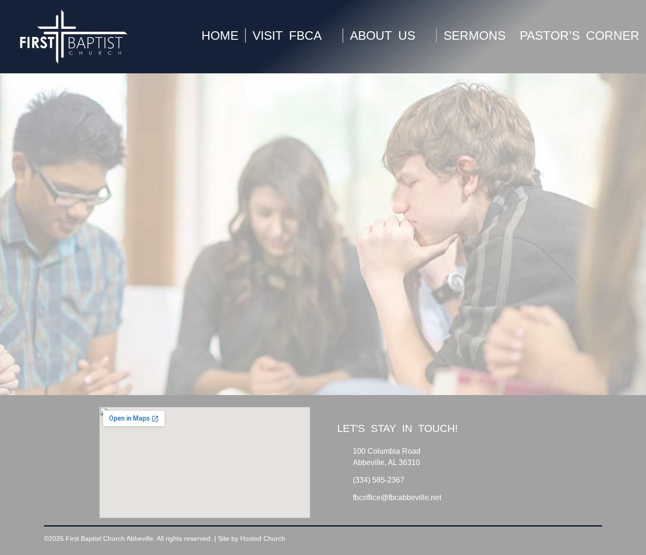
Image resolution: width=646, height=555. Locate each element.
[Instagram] (594, 541)
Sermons (474, 35)
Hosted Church (262, 538)
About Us (382, 35)
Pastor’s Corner (579, 35)
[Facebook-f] (541, 541)
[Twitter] (568, 541)
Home (219, 35)
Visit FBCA (286, 35)
